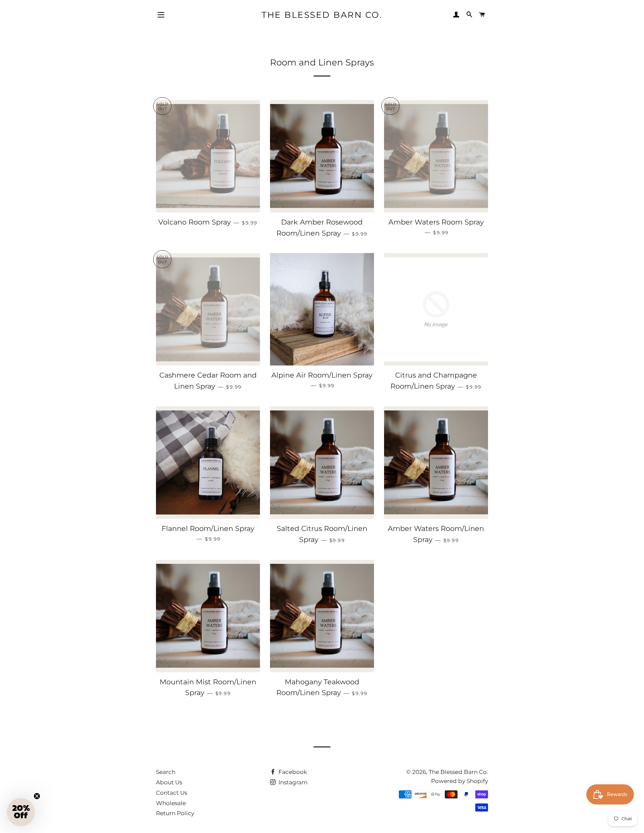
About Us (169, 782)
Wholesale (171, 803)
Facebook (292, 772)
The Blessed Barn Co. (322, 15)
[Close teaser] (37, 796)
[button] (21, 812)
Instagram (292, 782)
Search (165, 772)
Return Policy (175, 813)
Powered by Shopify (459, 781)
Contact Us (171, 792)
